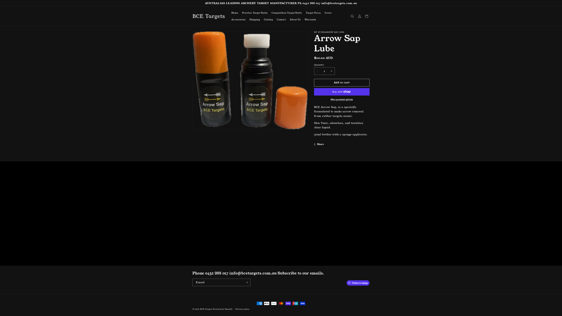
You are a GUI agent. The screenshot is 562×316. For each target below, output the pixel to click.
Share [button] (320, 144)
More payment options (342, 99)
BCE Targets (206, 309)
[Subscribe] (246, 282)
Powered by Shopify (222, 309)
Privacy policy (243, 309)
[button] (352, 16)
